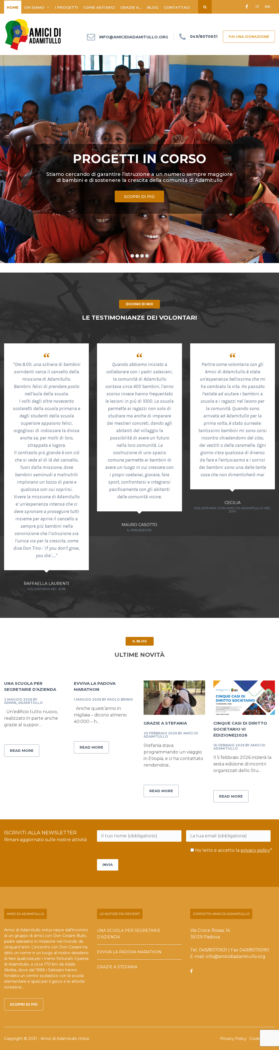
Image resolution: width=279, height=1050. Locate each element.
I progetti (66, 7)
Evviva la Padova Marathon (129, 952)
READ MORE (22, 750)
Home (13, 7)
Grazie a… (131, 7)
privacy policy (255, 850)
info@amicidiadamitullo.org (133, 37)
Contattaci (177, 7)
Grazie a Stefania (165, 723)
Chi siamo (34, 7)
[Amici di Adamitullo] (33, 34)
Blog (152, 7)
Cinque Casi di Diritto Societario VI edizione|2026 (240, 729)
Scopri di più (24, 1004)
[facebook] (246, 7)
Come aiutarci (99, 7)
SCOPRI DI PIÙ (139, 196)
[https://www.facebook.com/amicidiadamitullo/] (191, 971)
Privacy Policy (233, 1038)
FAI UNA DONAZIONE (249, 36)
